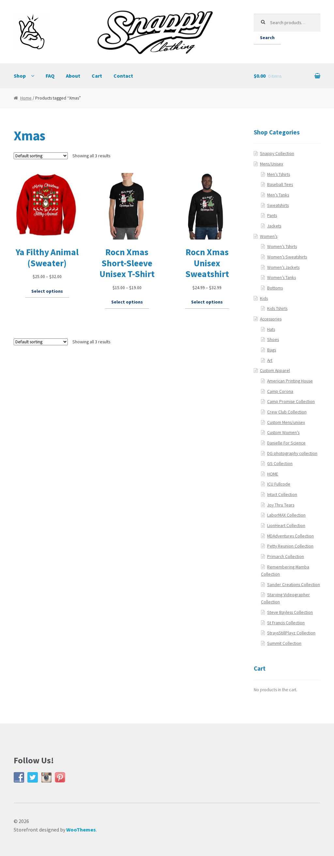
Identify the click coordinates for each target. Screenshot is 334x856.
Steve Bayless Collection (290, 612)
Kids (264, 298)
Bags (271, 350)
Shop (20, 75)
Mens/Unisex (271, 164)
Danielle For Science (286, 443)
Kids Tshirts (277, 308)
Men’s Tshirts (278, 174)
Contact (123, 75)
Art (269, 360)
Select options (47, 291)
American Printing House (290, 381)
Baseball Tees (280, 184)
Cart (97, 75)
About (73, 75)
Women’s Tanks (281, 277)
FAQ (50, 75)
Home (26, 98)
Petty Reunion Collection (290, 546)
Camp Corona (280, 391)
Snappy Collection (277, 153)
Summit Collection (284, 643)
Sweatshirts (278, 205)
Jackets (274, 226)
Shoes (273, 339)
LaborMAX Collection (286, 515)
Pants (272, 215)
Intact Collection (282, 494)
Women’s (268, 236)
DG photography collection (292, 453)
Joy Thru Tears (280, 505)
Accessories (270, 319)
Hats (271, 329)
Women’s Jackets (283, 267)
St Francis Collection (286, 623)
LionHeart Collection (286, 525)
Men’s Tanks (278, 195)
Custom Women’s (283, 432)
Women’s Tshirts (282, 246)
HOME (272, 474)
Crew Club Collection (287, 412)
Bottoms (275, 288)
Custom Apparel (275, 370)
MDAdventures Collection (290, 536)
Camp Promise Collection (291, 401)
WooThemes (81, 829)
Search (267, 37)
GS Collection (280, 463)
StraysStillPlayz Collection (291, 633)
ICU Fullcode (278, 484)
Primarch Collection (285, 556)
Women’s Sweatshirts (287, 257)
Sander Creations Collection (293, 584)
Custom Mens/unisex (286, 422)
